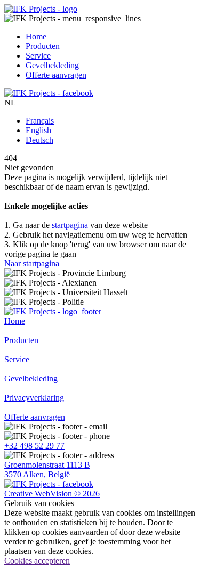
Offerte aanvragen (34, 416)
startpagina (70, 225)
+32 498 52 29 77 (34, 445)
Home (14, 320)
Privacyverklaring (34, 397)
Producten (21, 340)
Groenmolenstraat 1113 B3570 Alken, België (47, 469)
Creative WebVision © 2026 (52, 493)
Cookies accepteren (37, 560)
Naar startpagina (31, 263)
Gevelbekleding (31, 378)
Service (16, 359)
